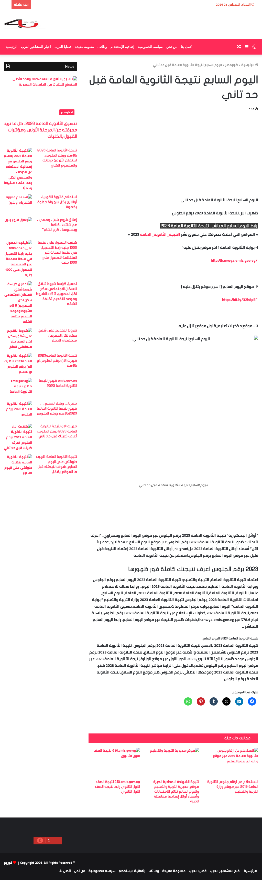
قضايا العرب (62, 47)
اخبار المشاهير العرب (36, 47)
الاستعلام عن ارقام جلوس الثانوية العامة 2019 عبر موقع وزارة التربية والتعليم (232, 786)
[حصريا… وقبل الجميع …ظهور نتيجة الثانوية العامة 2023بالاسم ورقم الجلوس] (18, 410)
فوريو (8, 863)
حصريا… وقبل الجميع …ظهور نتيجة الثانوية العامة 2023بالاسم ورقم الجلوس (57, 408)
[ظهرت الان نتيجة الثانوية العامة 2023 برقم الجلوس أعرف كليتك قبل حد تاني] (18, 437)
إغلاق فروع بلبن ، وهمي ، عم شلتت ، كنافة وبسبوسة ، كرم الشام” (57, 225)
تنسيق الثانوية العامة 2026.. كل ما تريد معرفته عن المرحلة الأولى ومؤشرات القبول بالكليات (40, 130)
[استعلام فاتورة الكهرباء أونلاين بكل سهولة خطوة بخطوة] (18, 204)
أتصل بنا (186, 47)
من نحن (171, 47)
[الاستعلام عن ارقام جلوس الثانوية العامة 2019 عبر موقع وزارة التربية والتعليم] (232, 762)
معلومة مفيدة (84, 47)
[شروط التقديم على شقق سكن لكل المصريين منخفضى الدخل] (18, 338)
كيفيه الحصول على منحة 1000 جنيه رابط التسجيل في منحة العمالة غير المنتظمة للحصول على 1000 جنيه (57, 252)
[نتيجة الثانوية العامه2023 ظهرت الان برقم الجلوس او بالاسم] (18, 364)
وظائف (102, 47)
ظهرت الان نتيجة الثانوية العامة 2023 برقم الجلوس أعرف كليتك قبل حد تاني (57, 431)
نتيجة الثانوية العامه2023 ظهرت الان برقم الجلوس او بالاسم (57, 360)
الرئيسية (11, 47)
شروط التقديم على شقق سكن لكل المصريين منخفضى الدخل (57, 335)
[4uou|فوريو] (25, 24)
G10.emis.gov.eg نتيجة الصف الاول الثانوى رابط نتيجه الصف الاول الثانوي (117, 786)
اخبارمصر (231, 65)
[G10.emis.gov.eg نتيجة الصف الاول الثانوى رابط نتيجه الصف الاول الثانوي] (114, 762)
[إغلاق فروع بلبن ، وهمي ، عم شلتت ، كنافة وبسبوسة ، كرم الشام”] (18, 226)
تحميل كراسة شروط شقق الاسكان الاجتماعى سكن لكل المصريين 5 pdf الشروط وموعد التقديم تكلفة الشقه (56, 294)
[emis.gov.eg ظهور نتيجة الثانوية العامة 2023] (18, 387)
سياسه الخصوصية (150, 47)
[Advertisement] (173, 153)
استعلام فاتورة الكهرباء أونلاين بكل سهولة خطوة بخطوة (57, 202)
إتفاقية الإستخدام (122, 47)
